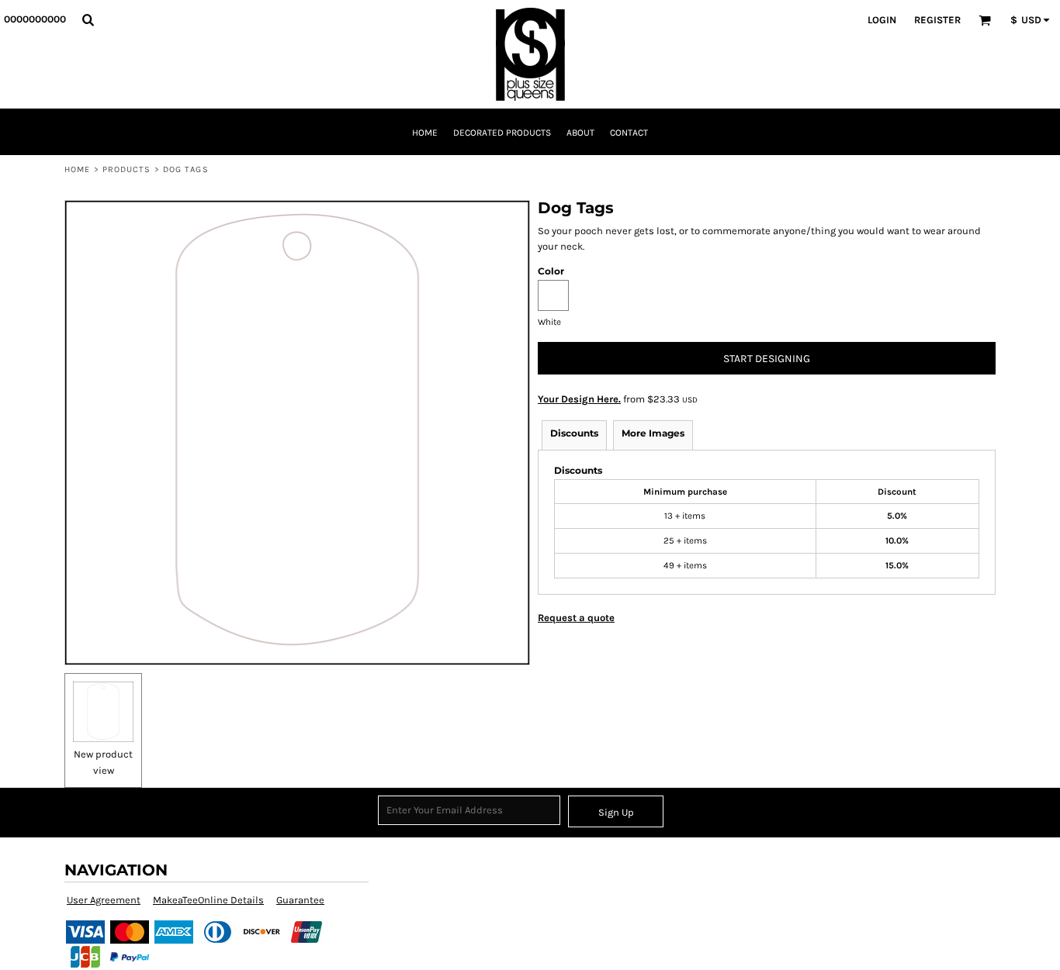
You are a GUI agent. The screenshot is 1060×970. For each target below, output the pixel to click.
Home (77, 169)
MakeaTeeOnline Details (208, 900)
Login (882, 20)
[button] (87, 19)
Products (126, 169)
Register (937, 20)
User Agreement (103, 900)
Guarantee (300, 900)
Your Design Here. (579, 399)
